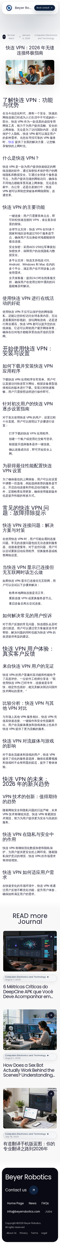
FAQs (45, 1203)
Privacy (24, 1233)
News (32, 1203)
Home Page (15, 1203)
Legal (44, 1233)
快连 (11, 142)
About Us (11, 1233)
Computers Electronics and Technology (46, 37)
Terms (34, 1233)
